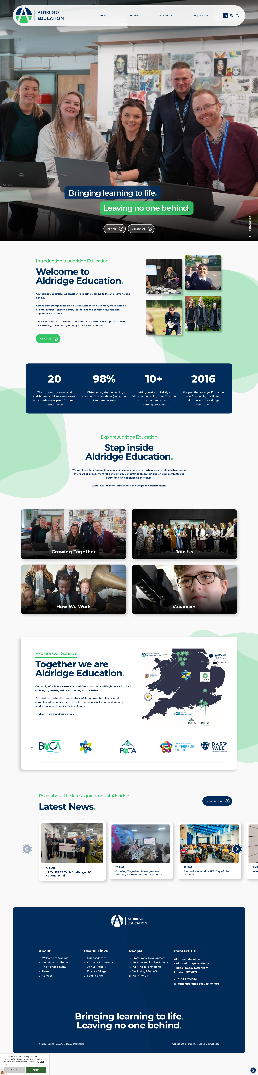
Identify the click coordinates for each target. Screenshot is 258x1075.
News (45, 971)
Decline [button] (14, 1070)
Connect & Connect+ (100, 962)
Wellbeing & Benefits (145, 971)
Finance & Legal (97, 971)
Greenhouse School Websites (204, 1044)
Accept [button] (36, 1070)
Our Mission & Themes (56, 962)
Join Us (112, 228)
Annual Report (96, 966)
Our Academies (96, 958)
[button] (237, 859)
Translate (232, 17)
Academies (132, 15)
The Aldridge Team (54, 966)
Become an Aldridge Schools (150, 962)
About (103, 15)
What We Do (165, 15)
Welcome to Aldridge (55, 958)
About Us (45, 338)
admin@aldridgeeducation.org (198, 983)
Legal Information (75, 1044)
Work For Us (140, 975)
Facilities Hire (95, 975)
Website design (179, 1044)
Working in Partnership (146, 966)
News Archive (214, 801)
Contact (47, 975)
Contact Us (138, 228)
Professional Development (149, 958)
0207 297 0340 (187, 979)
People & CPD (201, 15)
